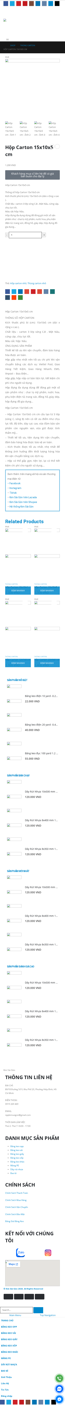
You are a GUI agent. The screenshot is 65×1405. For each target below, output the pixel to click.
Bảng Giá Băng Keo (14, 1221)
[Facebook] (5, 3)
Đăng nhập (6, 1396)
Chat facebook (32, 252)
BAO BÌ (4, 1370)
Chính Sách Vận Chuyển (16, 1207)
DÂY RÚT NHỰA (9, 1364)
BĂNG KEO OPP (9, 1326)
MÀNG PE (6, 1358)
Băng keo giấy (17, 1153)
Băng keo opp (17, 1146)
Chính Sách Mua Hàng (16, 1200)
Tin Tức (5, 1389)
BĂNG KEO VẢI (8, 1333)
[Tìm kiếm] (38, 1310)
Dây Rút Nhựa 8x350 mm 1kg (41, 849)
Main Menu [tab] (15, 1315)
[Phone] (59, 1378)
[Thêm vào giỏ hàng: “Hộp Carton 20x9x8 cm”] (54, 603)
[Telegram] (50, 3)
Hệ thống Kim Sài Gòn (21, 506)
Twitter (14, 291)
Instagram (15, 488)
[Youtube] (25, 3)
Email (39, 291)
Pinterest (33, 291)
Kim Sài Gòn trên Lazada (23, 497)
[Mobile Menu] (6, 11)
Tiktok (13, 492)
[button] (6, 24)
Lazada (32, 274)
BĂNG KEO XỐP (9, 1345)
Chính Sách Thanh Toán (16, 1192)
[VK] (44, 3)
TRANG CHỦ (7, 1320)
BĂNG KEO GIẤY (9, 1339)
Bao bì (13, 1173)
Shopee (32, 263)
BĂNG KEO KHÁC (9, 1351)
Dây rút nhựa (16, 1169)
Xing (52, 291)
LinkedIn (20, 291)
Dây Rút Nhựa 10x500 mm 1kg (42, 791)
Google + (26, 291)
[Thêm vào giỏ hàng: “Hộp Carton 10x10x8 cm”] (54, 530)
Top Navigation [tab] (48, 1315)
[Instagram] (31, 3)
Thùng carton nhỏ (37, 283)
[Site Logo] (13, 20)
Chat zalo (32, 242)
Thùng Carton (11, 584)
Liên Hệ (5, 1383)
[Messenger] (59, 1399)
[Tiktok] (57, 3)
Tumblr (7, 297)
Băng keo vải (16, 1150)
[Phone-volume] (11, 1252)
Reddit (14, 297)
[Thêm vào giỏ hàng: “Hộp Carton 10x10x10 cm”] (25, 530)
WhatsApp (20, 297)
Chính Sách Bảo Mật (15, 1214)
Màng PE (14, 1165)
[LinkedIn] (38, 3)
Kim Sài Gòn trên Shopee (23, 502)
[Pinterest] (18, 3)
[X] (12, 3)
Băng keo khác (17, 1161)
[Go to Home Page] (4, 45)
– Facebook (13, 483)
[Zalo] (59, 1389)
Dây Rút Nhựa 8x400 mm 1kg (41, 820)
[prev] (52, 146)
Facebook (7, 291)
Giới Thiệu (6, 1377)
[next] (57, 146)
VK (46, 291)
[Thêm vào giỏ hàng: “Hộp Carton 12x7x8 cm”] (25, 603)
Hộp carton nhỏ (18, 283)
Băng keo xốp (16, 1157)
